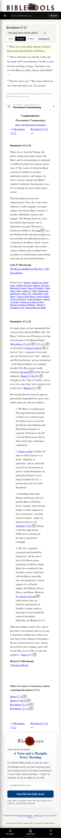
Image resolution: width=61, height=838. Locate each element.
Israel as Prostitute (18, 299)
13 (8, 46)
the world (24, 372)
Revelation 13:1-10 (20, 344)
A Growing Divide (19, 665)
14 (8, 56)
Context (20, 39)
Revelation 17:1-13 (19, 708)
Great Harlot (37, 294)
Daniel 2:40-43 (33, 348)
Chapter (31, 39)
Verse (10, 39)
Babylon (27, 283)
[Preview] (42, 230)
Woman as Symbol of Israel (32, 302)
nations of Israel (27, 596)
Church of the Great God (24, 815)
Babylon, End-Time (41, 285)
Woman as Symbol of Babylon (22, 305)
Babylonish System (18, 288)
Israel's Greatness (34, 299)
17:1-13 (40, 344)
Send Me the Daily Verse (30, 794)
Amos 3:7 (26, 654)
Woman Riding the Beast (35, 308)
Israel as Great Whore (26, 297)
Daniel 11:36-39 (29, 376)
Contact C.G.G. (38, 815)
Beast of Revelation (36, 288)
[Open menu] (5, 15)
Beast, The (26, 294)
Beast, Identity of (24, 291)
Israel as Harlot (43, 297)
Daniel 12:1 (30, 388)
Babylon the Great (24, 285)
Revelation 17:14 (39, 129)
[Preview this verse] (33, 344)
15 (8, 80)
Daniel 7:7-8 (16, 696)
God (38, 230)
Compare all (43, 39)
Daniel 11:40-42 (18, 700)
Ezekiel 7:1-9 (23, 525)
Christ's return (25, 451)
